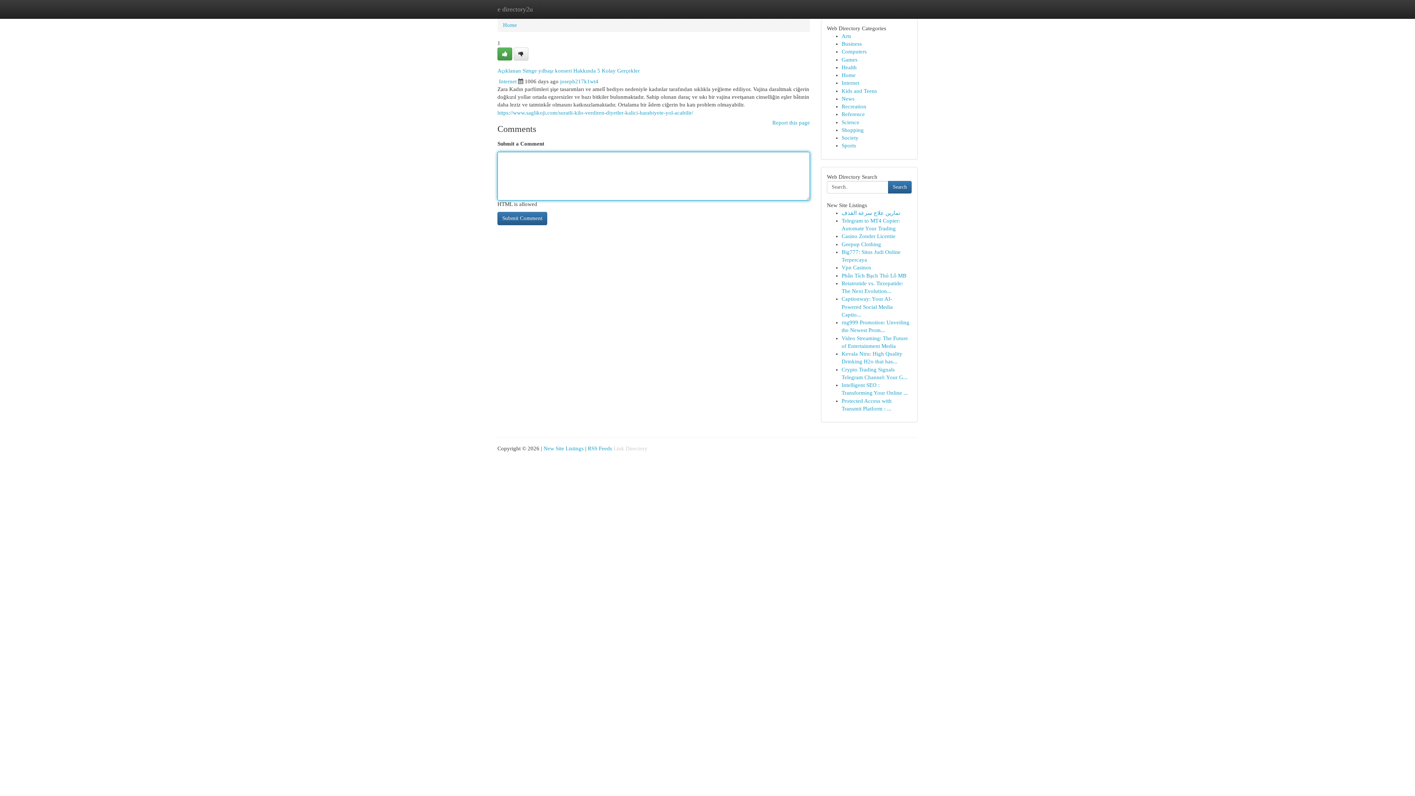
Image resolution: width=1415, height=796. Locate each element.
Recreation (854, 106)
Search (900, 187)
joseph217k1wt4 (579, 81)
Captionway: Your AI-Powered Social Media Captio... (867, 307)
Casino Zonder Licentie (868, 236)
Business (852, 44)
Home (510, 25)
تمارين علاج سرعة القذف (871, 213)
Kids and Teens (859, 91)
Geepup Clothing (861, 244)
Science (850, 122)
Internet (508, 81)
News (848, 99)
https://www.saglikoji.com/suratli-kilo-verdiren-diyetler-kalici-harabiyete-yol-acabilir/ (595, 113)
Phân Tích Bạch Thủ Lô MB (874, 276)
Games (849, 60)
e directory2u (515, 9)
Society (850, 138)
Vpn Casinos (856, 267)
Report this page (791, 123)
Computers (854, 52)
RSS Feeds (600, 448)
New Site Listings (564, 448)
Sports (849, 146)
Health (849, 67)
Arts (846, 36)
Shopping (853, 130)
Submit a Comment (520, 144)
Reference (853, 114)
